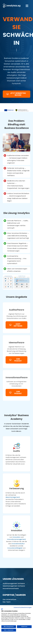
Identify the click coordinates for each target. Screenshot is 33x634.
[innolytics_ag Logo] (12, 3)
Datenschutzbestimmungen (23, 607)
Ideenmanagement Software (14, 586)
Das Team (6, 602)
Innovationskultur (18, 544)
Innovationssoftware (11, 588)
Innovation (16, 537)
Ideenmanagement (13, 497)
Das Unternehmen (9, 599)
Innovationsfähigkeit (14, 548)
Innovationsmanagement (16, 539)
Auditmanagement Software (14, 583)
